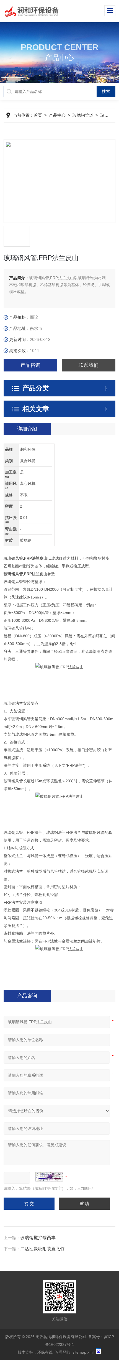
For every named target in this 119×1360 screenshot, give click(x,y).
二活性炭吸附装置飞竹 (42, 1248)
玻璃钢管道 (83, 115)
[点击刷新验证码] (49, 1176)
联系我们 (89, 365)
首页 (38, 115)
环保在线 (45, 1352)
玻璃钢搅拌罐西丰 (38, 1237)
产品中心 (57, 115)
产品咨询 (30, 365)
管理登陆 (62, 1352)
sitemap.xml (83, 1352)
